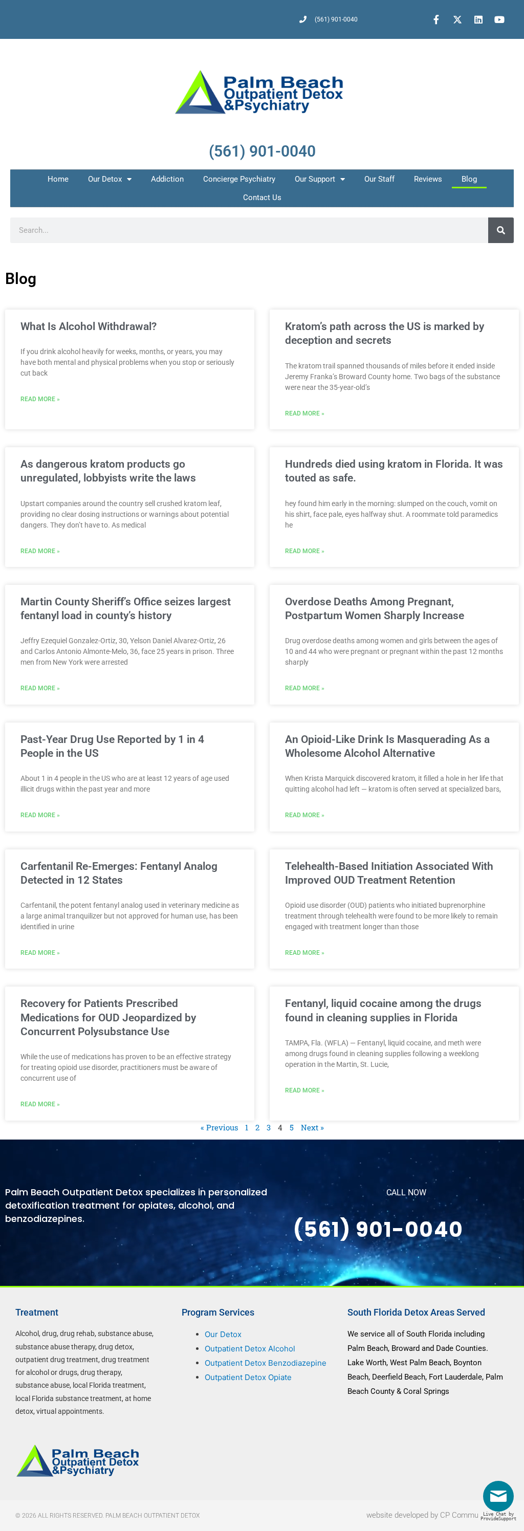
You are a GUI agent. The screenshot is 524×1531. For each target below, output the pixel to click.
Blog (469, 179)
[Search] (501, 230)
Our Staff (379, 179)
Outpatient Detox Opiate (248, 1377)
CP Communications (474, 1515)
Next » (312, 1127)
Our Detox (105, 179)
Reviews (428, 179)
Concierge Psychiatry (239, 179)
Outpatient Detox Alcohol (250, 1348)
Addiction (167, 179)
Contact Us (262, 197)
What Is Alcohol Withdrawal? (88, 326)
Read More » (40, 399)
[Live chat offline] (501, 1500)
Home (58, 179)
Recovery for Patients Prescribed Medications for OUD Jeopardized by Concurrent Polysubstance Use (108, 1017)
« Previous (219, 1127)
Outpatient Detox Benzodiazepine (265, 1363)
